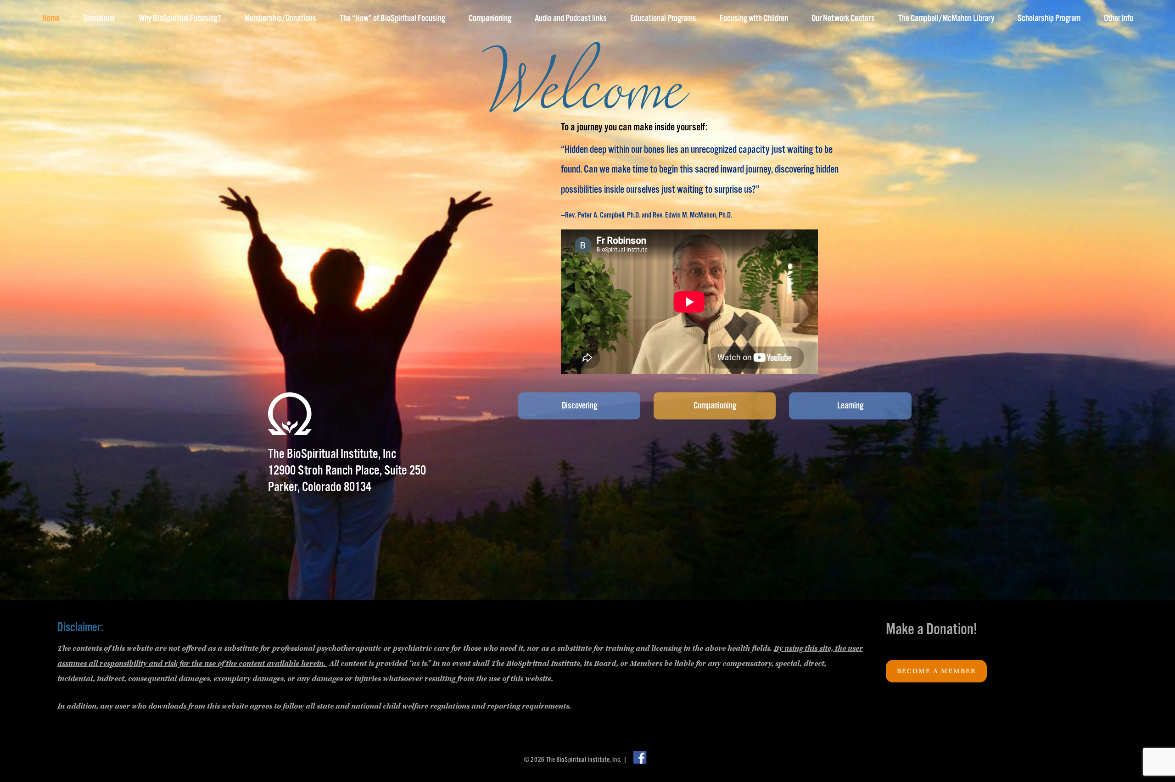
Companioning (715, 406)
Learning (850, 406)
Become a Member (936, 671)
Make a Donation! (931, 630)
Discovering (579, 406)
